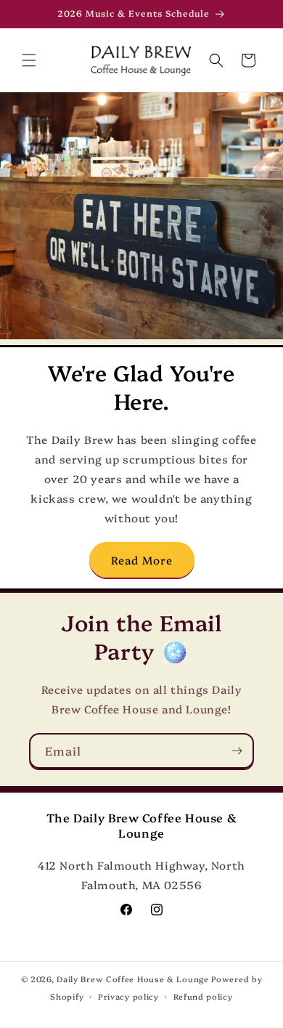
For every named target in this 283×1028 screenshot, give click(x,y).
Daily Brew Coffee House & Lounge (132, 979)
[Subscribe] (237, 751)
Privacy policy (128, 996)
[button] (29, 60)
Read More (142, 559)
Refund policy (203, 996)
